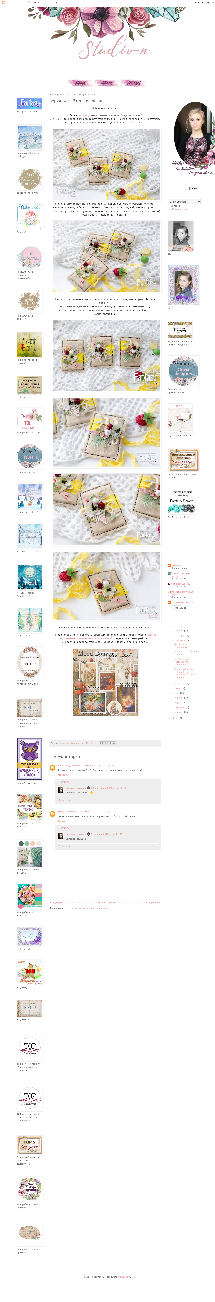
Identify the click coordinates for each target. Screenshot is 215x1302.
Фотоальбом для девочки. (183, 645)
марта (179, 702)
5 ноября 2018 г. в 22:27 (107, 834)
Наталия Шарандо (76, 788)
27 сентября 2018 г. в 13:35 (96, 765)
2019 (175, 621)
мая (177, 693)
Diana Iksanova (66, 811)
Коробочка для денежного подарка (182, 662)
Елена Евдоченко (67, 765)
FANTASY (176, 565)
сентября (181, 640)
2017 (175, 718)
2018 (175, 626)
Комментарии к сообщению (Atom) (91, 908)
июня (178, 688)
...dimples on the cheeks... (182, 604)
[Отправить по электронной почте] (101, 743)
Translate (181, 209)
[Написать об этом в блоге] (104, 743)
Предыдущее (153, 902)
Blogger (125, 1276)
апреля (179, 697)
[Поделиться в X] (108, 743)
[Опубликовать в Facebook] (111, 743)
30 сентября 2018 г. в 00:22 (109, 788)
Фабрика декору (180, 584)
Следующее (56, 902)
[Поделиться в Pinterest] (114, 743)
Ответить (62, 775)
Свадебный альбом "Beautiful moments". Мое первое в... (184, 673)
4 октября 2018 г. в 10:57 (93, 811)
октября (180, 635)
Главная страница (104, 902)
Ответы (65, 782)
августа (180, 683)
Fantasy (84, 115)
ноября (179, 630)
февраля (180, 707)
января (179, 712)
